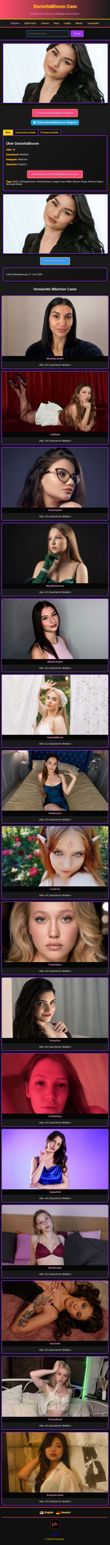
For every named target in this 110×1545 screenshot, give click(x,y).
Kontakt (55, 1534)
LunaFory (55, 889)
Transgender (93, 23)
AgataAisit (55, 1192)
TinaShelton (55, 965)
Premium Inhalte (49, 132)
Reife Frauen (30, 23)
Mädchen (15, 23)
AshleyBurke (55, 1419)
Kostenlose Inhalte (25, 132)
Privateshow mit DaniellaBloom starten (55, 174)
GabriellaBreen (55, 737)
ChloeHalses (55, 510)
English (49, 1512)
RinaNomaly (55, 1268)
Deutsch (65, 1512)
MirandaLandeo (55, 358)
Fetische (45, 23)
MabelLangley (55, 662)
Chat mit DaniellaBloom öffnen (55, 112)
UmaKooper (55, 813)
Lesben (67, 23)
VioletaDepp (55, 1116)
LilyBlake (55, 434)
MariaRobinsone (55, 586)
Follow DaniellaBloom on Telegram (57, 122)
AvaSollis (55, 1343)
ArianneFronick (55, 1495)
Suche (77, 33)
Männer (79, 23)
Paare (56, 23)
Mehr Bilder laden (55, 260)
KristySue (55, 1040)
